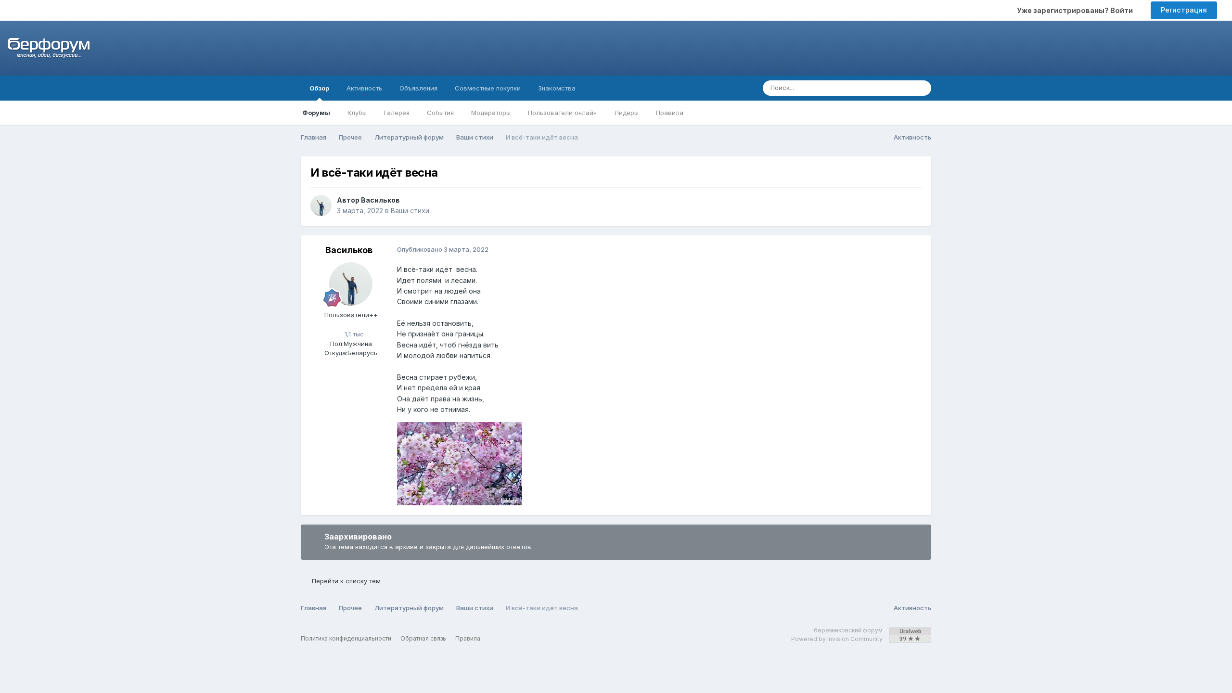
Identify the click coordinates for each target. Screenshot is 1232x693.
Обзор (319, 88)
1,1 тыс (353, 334)
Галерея (397, 112)
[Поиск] (921, 88)
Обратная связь (423, 638)
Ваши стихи (410, 210)
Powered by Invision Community (837, 638)
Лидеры (626, 112)
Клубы (357, 112)
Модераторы (491, 112)
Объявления (418, 88)
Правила (669, 112)
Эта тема (885, 87)
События (440, 112)
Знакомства (557, 88)
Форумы (316, 112)
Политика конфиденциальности (346, 638)
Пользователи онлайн (562, 112)
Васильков (380, 200)
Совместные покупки (488, 88)
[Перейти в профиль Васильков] (321, 205)
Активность (364, 88)
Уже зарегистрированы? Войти (1076, 10)
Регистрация (1184, 10)
